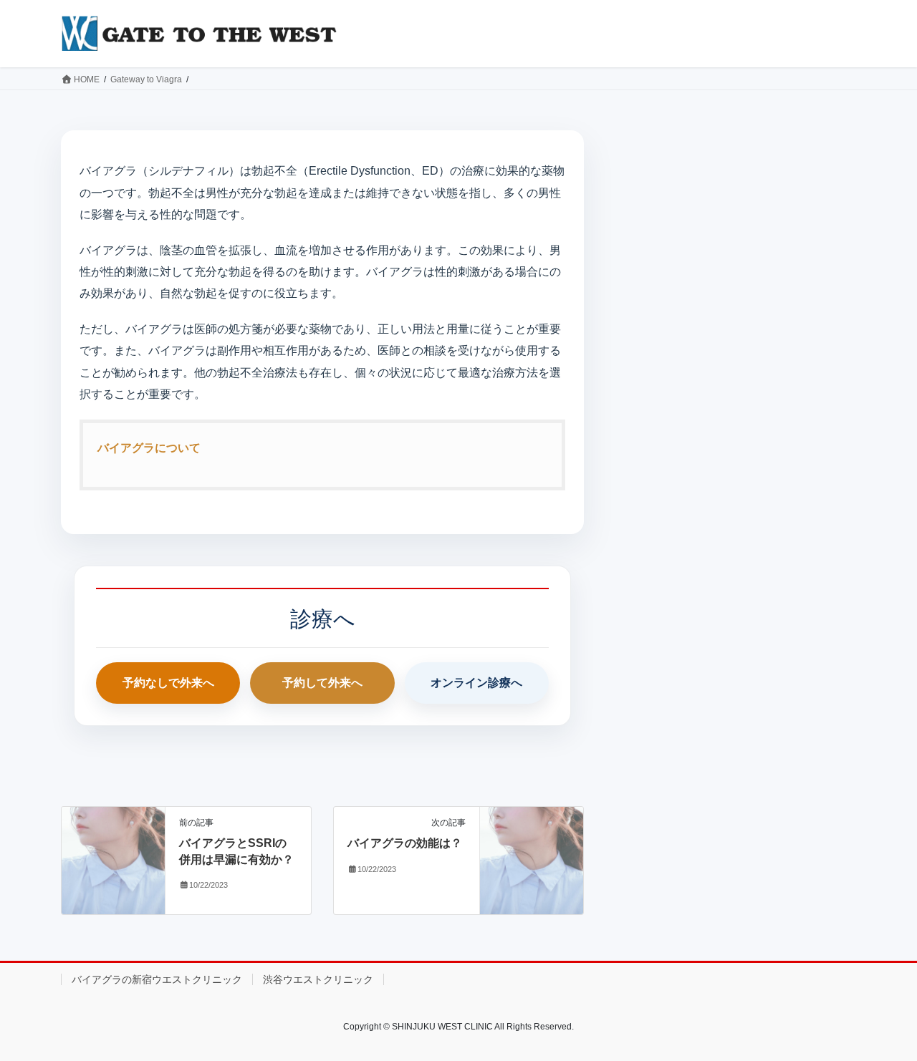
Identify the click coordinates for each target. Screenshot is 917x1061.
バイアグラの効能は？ (404, 843)
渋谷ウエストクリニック (318, 979)
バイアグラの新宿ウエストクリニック (157, 979)
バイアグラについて (149, 448)
